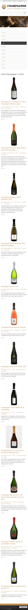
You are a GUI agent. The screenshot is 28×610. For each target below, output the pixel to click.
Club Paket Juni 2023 (6, 369)
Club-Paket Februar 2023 (7, 546)
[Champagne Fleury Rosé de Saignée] (14, 314)
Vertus (16, 153)
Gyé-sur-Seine (17, 248)
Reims (13, 369)
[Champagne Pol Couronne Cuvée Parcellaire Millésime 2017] (14, 437)
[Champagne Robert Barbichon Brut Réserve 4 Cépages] (14, 230)
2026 (3, 32)
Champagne (8, 108)
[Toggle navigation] (24, 13)
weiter (2, 119)
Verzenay (15, 502)
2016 (3, 68)
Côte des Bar (23, 289)
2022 (3, 46)
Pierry (13, 412)
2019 (3, 57)
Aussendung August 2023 (7, 289)
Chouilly (16, 591)
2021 (3, 50)
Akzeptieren (23, 607)
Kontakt (10, 0)
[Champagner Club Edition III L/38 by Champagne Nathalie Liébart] (14, 88)
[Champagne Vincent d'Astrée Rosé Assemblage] (14, 394)
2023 (3, 43)
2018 (3, 60)
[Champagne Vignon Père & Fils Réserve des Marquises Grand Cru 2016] (14, 481)
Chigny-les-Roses (18, 546)
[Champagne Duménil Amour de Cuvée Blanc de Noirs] (14, 528)
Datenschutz (20, 0)
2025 (3, 36)
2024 (3, 39)
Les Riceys (16, 289)
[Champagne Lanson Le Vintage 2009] (14, 353)
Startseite (5, 0)
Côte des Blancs (23, 153)
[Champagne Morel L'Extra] (14, 273)
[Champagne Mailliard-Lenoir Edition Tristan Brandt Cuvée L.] (14, 134)
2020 (3, 53)
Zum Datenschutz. (9, 608)
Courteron (6, 331)
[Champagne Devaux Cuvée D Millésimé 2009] (14, 183)
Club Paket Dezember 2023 (7, 106)
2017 (3, 64)
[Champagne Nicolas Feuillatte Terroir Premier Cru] (14, 572)
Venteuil (17, 106)
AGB (24, 0)
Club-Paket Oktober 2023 (7, 202)
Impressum (14, 0)
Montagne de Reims (21, 369)
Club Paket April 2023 (6, 455)
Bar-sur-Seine (17, 202)
